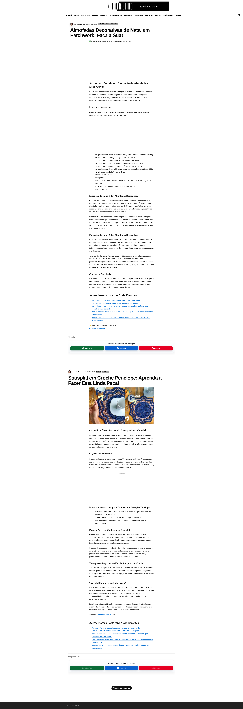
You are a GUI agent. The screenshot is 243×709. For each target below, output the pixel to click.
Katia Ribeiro (81, 24)
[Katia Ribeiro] (121, 6)
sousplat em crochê (74, 657)
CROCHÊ (69, 15)
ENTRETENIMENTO (116, 15)
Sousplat (105, 371)
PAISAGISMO (139, 15)
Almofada (101, 23)
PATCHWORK (114, 23)
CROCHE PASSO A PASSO (82, 15)
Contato (158, 15)
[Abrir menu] (11, 16)
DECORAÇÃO (128, 15)
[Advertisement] (121, 135)
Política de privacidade (172, 15)
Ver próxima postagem (121, 688)
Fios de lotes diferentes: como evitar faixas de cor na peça (115, 303)
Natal (107, 23)
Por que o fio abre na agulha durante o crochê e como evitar (116, 300)
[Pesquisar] (239, 15)
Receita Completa (104, 615)
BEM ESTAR (103, 15)
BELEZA (95, 15)
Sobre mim (149, 15)
